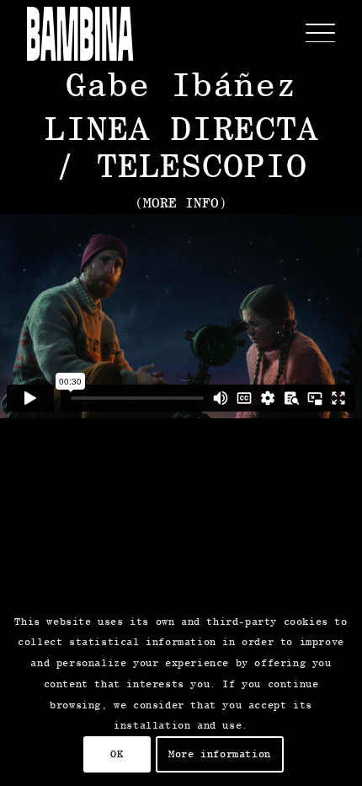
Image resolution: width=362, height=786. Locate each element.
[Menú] (312, 33)
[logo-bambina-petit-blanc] (80, 33)
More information (219, 754)
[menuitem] (312, 33)
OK (116, 754)
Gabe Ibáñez (181, 84)
